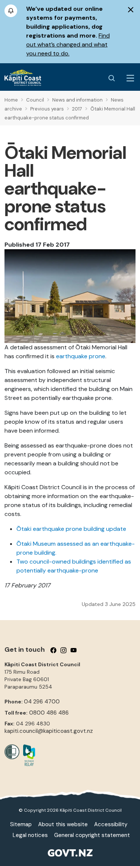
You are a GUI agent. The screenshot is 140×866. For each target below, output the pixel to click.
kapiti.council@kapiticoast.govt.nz (48, 731)
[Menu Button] (130, 78)
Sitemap (21, 824)
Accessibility (110, 824)
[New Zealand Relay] (27, 755)
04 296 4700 (42, 701)
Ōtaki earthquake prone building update (71, 529)
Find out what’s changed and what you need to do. (68, 44)
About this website (63, 824)
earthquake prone (80, 356)
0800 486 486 (49, 712)
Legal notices (30, 835)
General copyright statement (92, 835)
